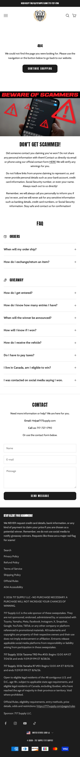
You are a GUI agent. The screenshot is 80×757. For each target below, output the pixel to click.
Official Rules (11, 581)
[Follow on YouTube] (25, 723)
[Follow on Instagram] (15, 723)
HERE (52, 161)
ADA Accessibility (13, 587)
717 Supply (48, 740)
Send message (40, 496)
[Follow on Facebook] (5, 723)
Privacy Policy (11, 556)
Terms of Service (13, 568)
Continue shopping (40, 68)
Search (7, 550)
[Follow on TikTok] (34, 723)
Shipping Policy (12, 574)
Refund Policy (11, 562)
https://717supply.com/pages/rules (56, 706)
